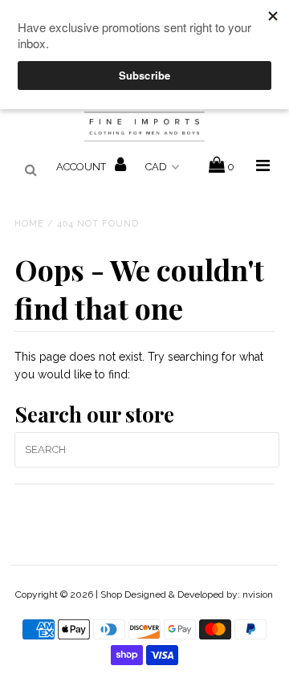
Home (29, 224)
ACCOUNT (82, 167)
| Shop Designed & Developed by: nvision (184, 594)
